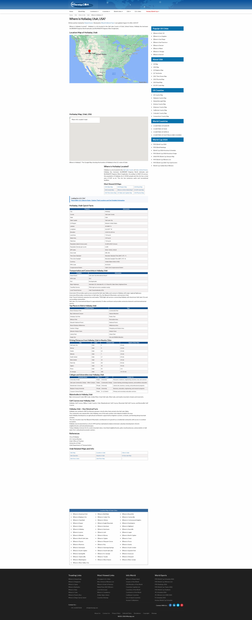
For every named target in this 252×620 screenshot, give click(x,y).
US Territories (157, 73)
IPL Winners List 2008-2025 (163, 595)
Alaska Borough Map (159, 101)
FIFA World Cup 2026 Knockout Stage (165, 153)
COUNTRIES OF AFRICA (161, 132)
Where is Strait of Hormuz (105, 584)
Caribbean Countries (132, 595)
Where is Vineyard (127, 556)
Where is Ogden (103, 538)
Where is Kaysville (127, 529)
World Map (81, 11)
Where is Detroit (158, 54)
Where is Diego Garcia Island (77, 597)
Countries (105, 11)
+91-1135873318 (76, 608)
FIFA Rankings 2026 (161, 584)
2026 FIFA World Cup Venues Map (163, 156)
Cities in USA (82, 15)
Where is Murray (103, 535)
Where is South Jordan (129, 547)
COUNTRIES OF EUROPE (161, 126)
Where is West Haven (104, 560)
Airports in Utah (100, 455)
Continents (93, 11)
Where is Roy (102, 544)
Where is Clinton (103, 520)
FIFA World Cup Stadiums (162, 590)
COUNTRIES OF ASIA (160, 129)
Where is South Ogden (80, 550)
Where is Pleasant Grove (105, 541)
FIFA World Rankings (159, 147)
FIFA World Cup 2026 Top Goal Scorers (165, 162)
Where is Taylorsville (79, 556)
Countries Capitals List (133, 587)
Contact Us (106, 613)
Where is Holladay (78, 529)
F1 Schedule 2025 (160, 597)
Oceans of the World (132, 582)
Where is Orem (127, 538)
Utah (88, 15)
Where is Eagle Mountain (105, 523)
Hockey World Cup (152, 11)
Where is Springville (79, 553)
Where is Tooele (103, 556)
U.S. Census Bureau (75, 439)
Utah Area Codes (74, 458)
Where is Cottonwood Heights (131, 520)
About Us (97, 613)
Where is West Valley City (81, 563)
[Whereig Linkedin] (174, 605)
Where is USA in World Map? (125, 190)
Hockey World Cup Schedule (163, 600)
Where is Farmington (128, 523)
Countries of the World (133, 590)
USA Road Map (138, 187)
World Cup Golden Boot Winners (163, 165)
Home (71, 11)
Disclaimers (137, 613)
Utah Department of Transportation (80, 445)
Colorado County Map (160, 113)
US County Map (158, 95)
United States (143, 170)
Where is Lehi (102, 532)
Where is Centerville (128, 517)
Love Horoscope (102, 590)
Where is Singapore (74, 582)
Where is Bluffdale (103, 514)
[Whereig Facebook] (170, 605)
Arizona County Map (159, 104)
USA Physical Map (139, 193)
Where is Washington (79, 560)
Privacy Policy (116, 613)
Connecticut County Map (161, 116)
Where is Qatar (73, 584)
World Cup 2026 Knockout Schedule (164, 150)
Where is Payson (78, 541)
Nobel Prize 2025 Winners (105, 587)
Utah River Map (100, 458)
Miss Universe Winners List (105, 582)
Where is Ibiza (72, 590)
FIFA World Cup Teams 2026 (163, 587)
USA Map (156, 67)
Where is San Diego (159, 39)
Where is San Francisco (160, 42)
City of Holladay (74, 437)
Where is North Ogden (129, 535)
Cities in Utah (125, 452)
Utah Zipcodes (74, 455)
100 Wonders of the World (134, 584)
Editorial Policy (127, 613)
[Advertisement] (108, 98)
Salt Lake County (128, 170)
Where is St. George (104, 553)
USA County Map (109, 190)
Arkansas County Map (160, 107)
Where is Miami (158, 48)
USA (76, 15)
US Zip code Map (126, 455)
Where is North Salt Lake (80, 538)
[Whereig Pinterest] (181, 605)
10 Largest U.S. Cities (103, 579)
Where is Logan (127, 532)
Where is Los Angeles (160, 36)
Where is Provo (127, 541)
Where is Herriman (103, 526)
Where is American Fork (80, 514)
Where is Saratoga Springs (106, 547)
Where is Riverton (78, 544)
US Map (155, 64)
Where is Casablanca (103, 592)
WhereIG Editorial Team (107, 23)
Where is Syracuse (128, 553)
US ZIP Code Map (139, 190)
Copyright (146, 613)
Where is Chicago (158, 51)
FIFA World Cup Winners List (162, 159)
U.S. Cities (138, 11)
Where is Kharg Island (133, 579)
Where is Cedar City (104, 517)
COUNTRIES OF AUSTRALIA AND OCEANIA (167, 135)
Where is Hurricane (103, 529)
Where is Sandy (127, 544)
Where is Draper (78, 523)
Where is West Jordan (129, 560)
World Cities (118, 11)
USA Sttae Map (109, 187)
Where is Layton (78, 532)
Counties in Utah (100, 452)
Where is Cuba (72, 592)
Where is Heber (78, 526)
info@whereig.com (92, 608)
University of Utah (75, 443)
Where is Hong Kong (74, 579)
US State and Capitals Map (125, 193)
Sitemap (154, 613)
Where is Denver (158, 45)
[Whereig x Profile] (177, 605)
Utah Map (72, 452)
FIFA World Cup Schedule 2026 (164, 579)
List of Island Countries (133, 597)
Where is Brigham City (80, 517)
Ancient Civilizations (132, 600)
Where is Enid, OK (158, 33)
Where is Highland (127, 526)
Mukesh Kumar (88, 23)
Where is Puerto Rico (75, 595)
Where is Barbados (74, 587)
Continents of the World (133, 592)
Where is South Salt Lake (105, 550)
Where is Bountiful (128, 514)
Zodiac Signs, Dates (103, 595)
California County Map (160, 110)
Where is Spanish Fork (129, 550)
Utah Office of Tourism (76, 441)
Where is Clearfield (79, 520)
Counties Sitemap (102, 597)
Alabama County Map (159, 98)
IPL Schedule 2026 (160, 592)
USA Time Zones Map (110, 193)
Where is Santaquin (79, 547)
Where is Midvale (78, 535)
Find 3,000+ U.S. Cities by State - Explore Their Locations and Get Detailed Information (98, 200)
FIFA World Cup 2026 (159, 144)
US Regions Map (158, 70)
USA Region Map (122, 187)
